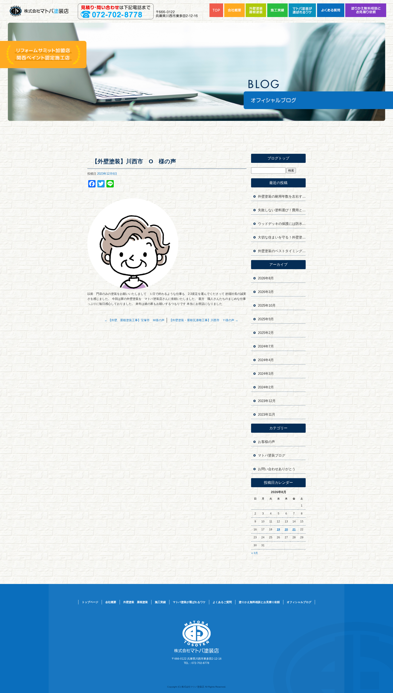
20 (286, 529)
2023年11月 (266, 414)
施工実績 (278, 10)
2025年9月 (266, 319)
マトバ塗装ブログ (271, 455)
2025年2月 (266, 333)
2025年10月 (267, 305)
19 (278, 529)
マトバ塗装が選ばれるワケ (303, 10)
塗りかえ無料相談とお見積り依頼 (365, 10)
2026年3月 (266, 292)
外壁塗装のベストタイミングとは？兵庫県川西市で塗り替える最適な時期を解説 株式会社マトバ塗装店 (282, 251)
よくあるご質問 (331, 10)
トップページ (216, 10)
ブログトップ (278, 158)
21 (294, 529)
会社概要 (235, 10)
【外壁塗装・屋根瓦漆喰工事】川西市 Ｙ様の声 (203, 320)
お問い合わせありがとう (276, 469)
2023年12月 (267, 401)
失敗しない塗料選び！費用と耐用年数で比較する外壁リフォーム (282, 210)
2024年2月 (266, 387)
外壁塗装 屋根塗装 (256, 10)
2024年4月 (266, 360)
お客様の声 (266, 442)
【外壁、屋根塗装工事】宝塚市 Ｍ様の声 (134, 320)
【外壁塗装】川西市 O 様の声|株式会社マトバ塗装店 (39, 4)
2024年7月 (266, 346)
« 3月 (254, 553)
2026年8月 (266, 278)
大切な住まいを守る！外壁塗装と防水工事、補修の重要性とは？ (282, 237)
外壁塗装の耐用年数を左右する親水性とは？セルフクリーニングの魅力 (282, 196)
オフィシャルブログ (299, 602)
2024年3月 (266, 373)
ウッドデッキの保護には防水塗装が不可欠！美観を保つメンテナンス (282, 224)
